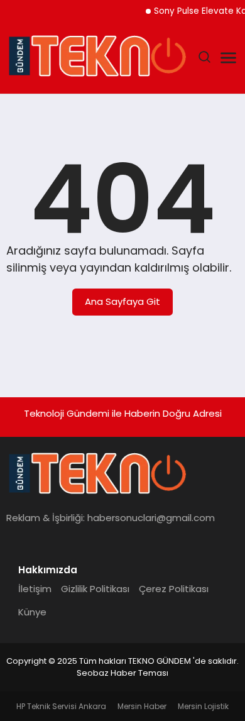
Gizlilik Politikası (95, 588)
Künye (32, 612)
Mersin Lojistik (203, 706)
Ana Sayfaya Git (122, 301)
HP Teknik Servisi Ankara (61, 706)
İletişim (35, 588)
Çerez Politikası (174, 588)
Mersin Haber (141, 706)
